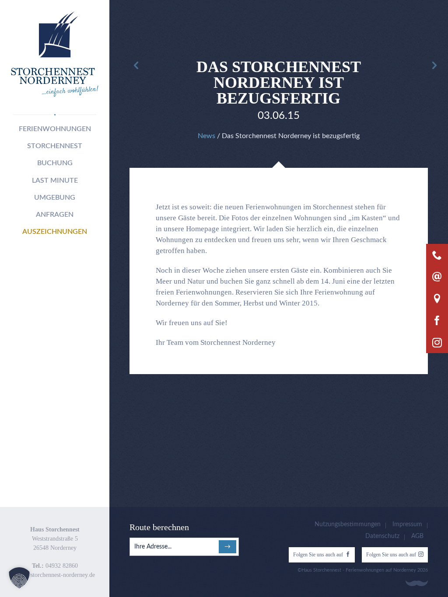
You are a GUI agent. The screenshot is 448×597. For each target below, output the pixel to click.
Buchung (55, 163)
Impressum (407, 524)
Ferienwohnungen (55, 128)
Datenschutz (382, 536)
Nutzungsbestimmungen (348, 524)
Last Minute (55, 180)
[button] (19, 578)
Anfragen (55, 214)
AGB (417, 536)
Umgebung (54, 197)
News (206, 135)
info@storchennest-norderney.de (55, 575)
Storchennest (54, 145)
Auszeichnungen (54, 231)
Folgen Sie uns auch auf (318, 555)
